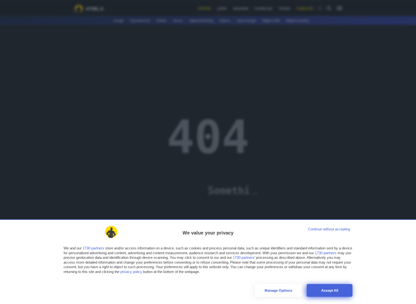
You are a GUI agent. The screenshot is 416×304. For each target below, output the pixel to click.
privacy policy (131, 272)
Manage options (278, 290)
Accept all (329, 290)
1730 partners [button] (93, 248)
